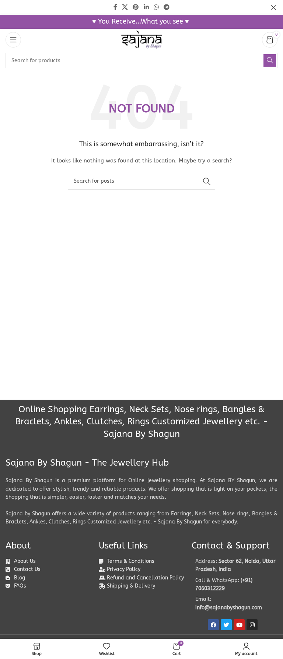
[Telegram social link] (166, 7)
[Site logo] (141, 39)
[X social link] (124, 7)
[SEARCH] (269, 60)
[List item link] (234, 584)
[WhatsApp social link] (156, 7)
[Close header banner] (274, 7)
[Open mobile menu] (13, 39)
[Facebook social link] (115, 7)
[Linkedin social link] (146, 7)
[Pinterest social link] (135, 7)
